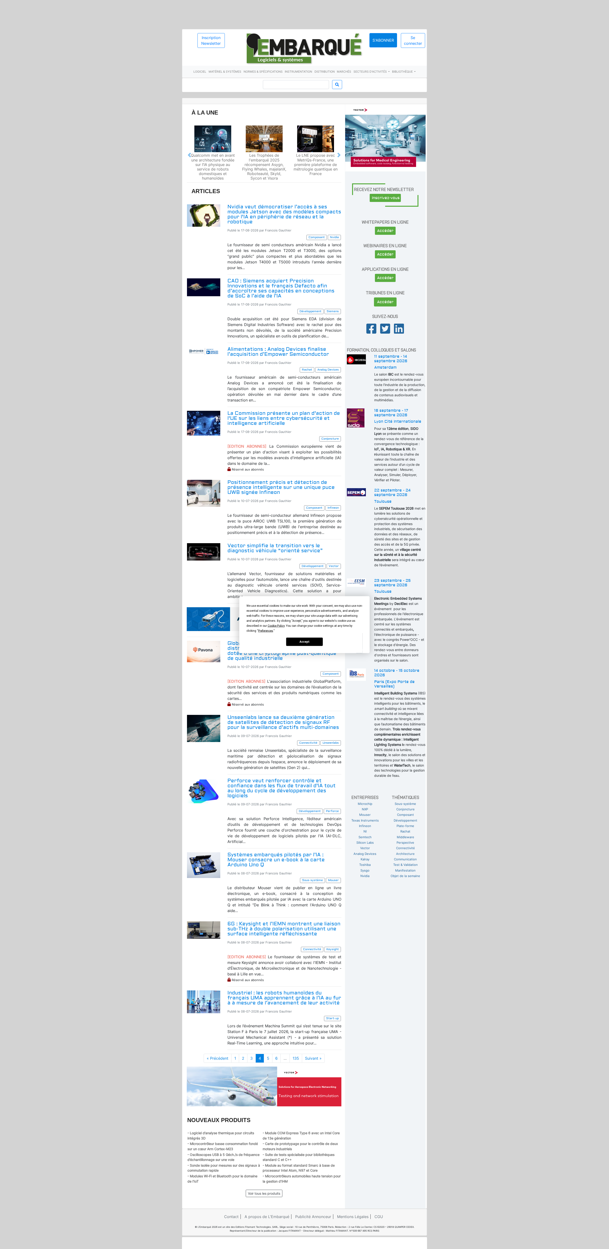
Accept (304, 641)
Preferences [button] (265, 630)
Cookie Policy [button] (276, 625)
